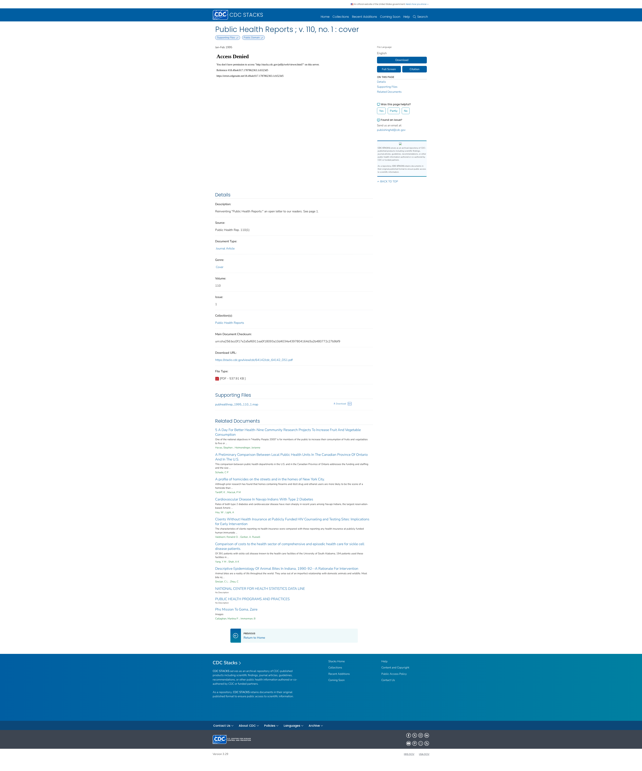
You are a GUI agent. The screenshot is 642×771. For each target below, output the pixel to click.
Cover (219, 267)
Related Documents (389, 92)
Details (381, 82)
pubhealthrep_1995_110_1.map (236, 404)
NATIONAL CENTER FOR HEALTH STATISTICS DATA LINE (260, 588)
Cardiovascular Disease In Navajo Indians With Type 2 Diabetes (264, 499)
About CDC (247, 725)
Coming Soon (390, 17)
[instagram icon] (420, 735)
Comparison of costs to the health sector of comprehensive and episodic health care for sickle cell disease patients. (289, 546)
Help (406, 17)
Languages (292, 725)
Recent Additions (364, 17)
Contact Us (388, 680)
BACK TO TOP (389, 181)
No (405, 111)
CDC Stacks (225, 663)
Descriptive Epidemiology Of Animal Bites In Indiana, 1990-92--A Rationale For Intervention (286, 568)
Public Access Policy (394, 674)
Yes (381, 111)
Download (341, 403)
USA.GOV (424, 754)
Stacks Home (336, 661)
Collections (341, 17)
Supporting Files (387, 87)
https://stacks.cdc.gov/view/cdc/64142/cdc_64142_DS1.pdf (254, 360)
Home (325, 17)
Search (422, 17)
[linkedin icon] (426, 735)
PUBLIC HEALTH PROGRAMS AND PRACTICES (252, 599)
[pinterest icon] (414, 743)
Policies (269, 725)
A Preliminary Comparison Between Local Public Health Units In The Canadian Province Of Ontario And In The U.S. (291, 457)
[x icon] (414, 735)
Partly (394, 111)
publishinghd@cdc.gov (391, 130)
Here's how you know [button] (416, 4)
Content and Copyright (395, 667)
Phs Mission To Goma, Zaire (236, 609)
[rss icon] (426, 743)
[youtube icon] (408, 743)
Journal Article (225, 248)
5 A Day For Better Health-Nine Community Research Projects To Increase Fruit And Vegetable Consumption (288, 432)
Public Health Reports (229, 323)
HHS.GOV (409, 754)
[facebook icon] (408, 735)
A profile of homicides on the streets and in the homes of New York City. (270, 479)
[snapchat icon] (420, 743)
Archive (314, 725)
